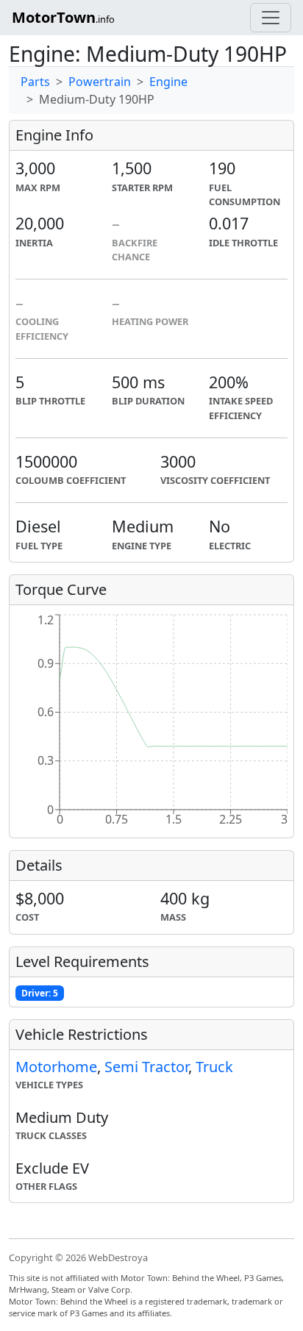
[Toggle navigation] (270, 17)
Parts (35, 82)
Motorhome (56, 1067)
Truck (214, 1067)
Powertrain (99, 82)
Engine (168, 82)
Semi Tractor (146, 1067)
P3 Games (88, 1312)
